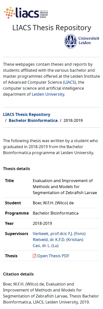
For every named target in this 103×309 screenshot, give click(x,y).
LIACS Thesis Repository (26, 114)
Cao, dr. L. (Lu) (45, 245)
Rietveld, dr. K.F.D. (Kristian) (58, 239)
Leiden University (48, 94)
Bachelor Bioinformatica (33, 120)
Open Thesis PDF (53, 256)
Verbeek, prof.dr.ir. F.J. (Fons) (59, 233)
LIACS (69, 82)
